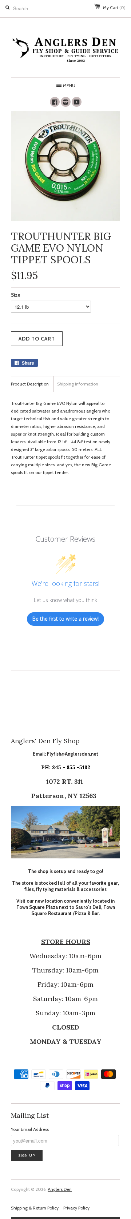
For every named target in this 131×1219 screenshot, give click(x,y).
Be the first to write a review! (65, 618)
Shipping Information (77, 384)
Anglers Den (60, 1189)
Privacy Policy (76, 1208)
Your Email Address (30, 1129)
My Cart (114, 7)
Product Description (30, 384)
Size (15, 295)
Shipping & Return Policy (35, 1208)
